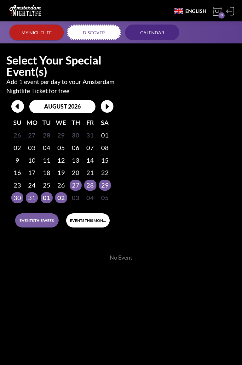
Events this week (37, 220)
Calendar (152, 32)
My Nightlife (36, 32)
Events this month (89, 220)
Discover (94, 32)
